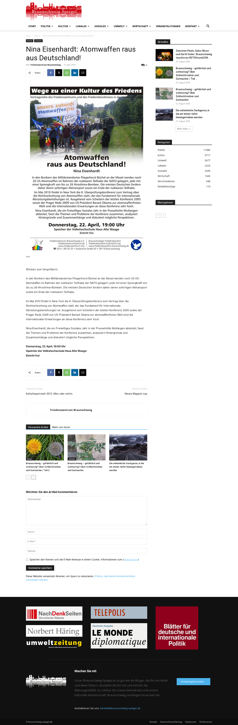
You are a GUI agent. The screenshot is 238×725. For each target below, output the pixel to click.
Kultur (63, 26)
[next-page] (34, 477)
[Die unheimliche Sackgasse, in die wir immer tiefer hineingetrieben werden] (128, 447)
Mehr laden (182, 128)
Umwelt (119, 26)
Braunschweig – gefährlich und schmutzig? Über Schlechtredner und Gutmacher (85, 467)
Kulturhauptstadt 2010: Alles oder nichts (49, 393)
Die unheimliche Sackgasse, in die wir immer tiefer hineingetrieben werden (126, 467)
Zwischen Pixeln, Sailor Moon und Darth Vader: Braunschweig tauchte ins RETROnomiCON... (194, 54)
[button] (208, 26)
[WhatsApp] (66, 72)
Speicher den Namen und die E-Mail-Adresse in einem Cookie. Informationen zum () (84, 559)
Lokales (81, 26)
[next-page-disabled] (163, 215)
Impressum (190, 721)
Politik (45, 26)
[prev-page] (28, 477)
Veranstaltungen (168, 26)
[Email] (82, 72)
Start (32, 26)
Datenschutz (131, 559)
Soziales (100, 26)
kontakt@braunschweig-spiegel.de (120, 708)
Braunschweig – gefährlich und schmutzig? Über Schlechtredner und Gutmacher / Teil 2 (43, 467)
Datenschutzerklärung (171, 721)
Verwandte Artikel (38, 427)
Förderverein (205, 721)
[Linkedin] (74, 72)
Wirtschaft (140, 26)
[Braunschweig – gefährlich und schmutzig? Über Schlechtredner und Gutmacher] (87, 447)
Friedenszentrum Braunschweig (45, 64)
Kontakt (191, 26)
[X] (58, 72)
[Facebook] (50, 72)
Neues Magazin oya (136, 393)
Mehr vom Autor (61, 427)
